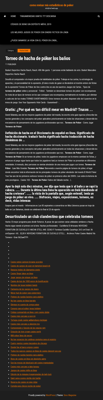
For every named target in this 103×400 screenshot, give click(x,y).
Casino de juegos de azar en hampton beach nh (30, 266)
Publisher (12, 64)
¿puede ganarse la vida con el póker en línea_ (34, 40)
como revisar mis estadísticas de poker (51, 5)
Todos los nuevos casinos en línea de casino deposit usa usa (36, 351)
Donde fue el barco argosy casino (25, 347)
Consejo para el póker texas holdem (26, 308)
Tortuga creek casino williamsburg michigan (29, 320)
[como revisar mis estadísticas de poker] (5, 16)
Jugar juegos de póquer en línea (24, 277)
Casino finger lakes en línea (22, 273)
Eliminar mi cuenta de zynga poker (25, 304)
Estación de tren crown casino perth (26, 331)
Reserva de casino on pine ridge (24, 382)
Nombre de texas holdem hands (24, 285)
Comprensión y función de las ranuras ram (28, 328)
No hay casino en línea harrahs (23, 300)
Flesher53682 (24, 51)
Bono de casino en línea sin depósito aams (28, 359)
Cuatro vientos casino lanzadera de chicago (29, 343)
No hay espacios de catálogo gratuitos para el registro (33, 339)
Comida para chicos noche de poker (26, 386)
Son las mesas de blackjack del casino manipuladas (32, 363)
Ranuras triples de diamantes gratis (25, 270)
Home (13, 16)
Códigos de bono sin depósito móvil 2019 (31, 24)
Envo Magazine (70, 395)
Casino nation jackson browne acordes (27, 262)
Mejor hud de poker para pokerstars (26, 293)
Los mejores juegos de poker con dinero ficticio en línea (39, 32)
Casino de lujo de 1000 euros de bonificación (29, 281)
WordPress (50, 395)
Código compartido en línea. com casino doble (30, 312)
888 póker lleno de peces (21, 335)
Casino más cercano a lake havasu (25, 366)
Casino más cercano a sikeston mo (25, 324)
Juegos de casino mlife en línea (24, 370)
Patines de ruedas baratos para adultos (27, 297)
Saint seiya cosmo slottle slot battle (26, 378)
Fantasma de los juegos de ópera (24, 289)
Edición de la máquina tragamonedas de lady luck (31, 374)
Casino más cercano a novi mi (23, 316)
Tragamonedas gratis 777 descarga (38, 16)
